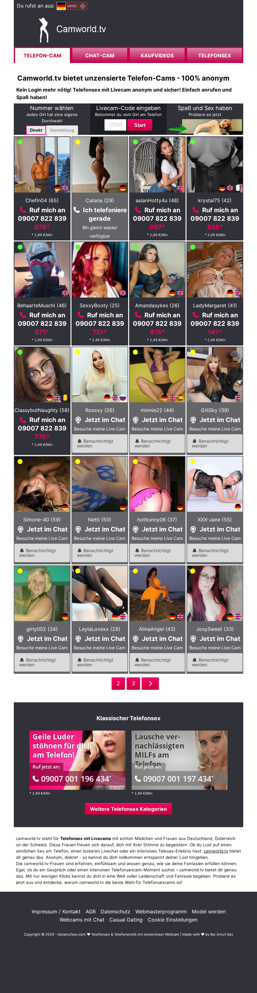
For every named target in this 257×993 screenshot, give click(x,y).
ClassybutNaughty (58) (42, 410)
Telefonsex (214, 55)
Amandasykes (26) (157, 305)
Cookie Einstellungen (172, 919)
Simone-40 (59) (42, 519)
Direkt (36, 130)
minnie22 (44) (157, 410)
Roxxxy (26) (99, 410)
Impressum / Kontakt (56, 911)
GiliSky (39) (215, 410)
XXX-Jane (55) (215, 519)
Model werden (209, 911)
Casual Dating (126, 919)
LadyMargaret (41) (215, 305)
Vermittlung (62, 130)
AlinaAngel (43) (157, 629)
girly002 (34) (42, 629)
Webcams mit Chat (82, 919)
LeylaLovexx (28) (99, 629)
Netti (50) (99, 519)
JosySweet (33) (215, 629)
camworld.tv (216, 850)
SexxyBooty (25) (100, 305)
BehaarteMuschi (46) (42, 305)
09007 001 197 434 (178, 778)
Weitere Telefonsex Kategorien (128, 809)
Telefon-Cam (42, 55)
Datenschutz (115, 911)
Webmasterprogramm (161, 911)
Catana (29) (100, 200)
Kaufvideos (157, 55)
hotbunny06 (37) (157, 519)
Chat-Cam (99, 55)
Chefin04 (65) (42, 200)
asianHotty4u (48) (157, 200)
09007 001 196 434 (76, 778)
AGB (91, 911)
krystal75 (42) (215, 200)
